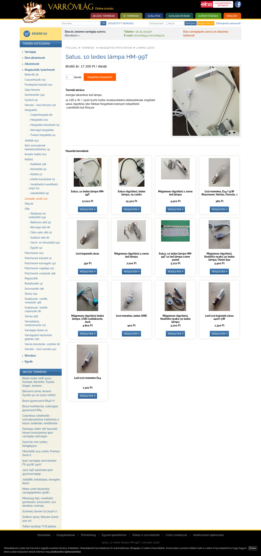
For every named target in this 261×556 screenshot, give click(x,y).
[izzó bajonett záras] (87, 247)
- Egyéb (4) (35, 247)
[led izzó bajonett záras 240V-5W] (219, 310)
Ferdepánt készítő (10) (38, 84)
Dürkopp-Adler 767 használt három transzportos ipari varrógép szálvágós (39, 432)
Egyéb (29, 361)
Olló (27, 208)
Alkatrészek (32, 63)
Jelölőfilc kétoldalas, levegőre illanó (41, 481)
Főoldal (71, 47)
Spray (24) (31, 293)
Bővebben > (72, 35)
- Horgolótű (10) (38, 119)
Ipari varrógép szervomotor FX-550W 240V (39, 462)
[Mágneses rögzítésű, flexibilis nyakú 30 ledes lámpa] (175, 310)
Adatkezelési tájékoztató (208, 535)
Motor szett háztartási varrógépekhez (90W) (35, 490)
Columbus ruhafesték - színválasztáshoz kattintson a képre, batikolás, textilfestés (40, 419)
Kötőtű (29, 159)
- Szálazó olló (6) (38, 237)
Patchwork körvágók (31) (40, 263)
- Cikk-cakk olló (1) (40, 232)
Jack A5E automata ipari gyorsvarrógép (37, 471)
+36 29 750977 (143, 31)
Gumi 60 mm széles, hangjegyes (35, 443)
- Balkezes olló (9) (39, 222)
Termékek (87, 47)
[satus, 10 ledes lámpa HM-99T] (206, 135)
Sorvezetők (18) (34, 288)
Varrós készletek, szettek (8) (42, 344)
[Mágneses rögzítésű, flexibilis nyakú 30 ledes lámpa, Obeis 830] (219, 247)
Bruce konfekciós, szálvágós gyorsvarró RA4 (40, 408)
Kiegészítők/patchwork (40, 69)
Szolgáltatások (65, 535)
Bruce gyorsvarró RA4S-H (38, 400)
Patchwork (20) (34, 253)
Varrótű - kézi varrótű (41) (40, 349)
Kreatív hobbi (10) (35, 154)
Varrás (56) (31, 316)
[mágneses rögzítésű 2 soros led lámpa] (131, 240)
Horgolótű (31, 110)
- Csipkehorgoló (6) (40, 114)
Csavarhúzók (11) (35, 79)
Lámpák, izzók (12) (36, 198)
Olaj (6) (29, 203)
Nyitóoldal (43, 535)
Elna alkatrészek (35, 57)
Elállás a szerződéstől (146, 535)
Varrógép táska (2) (36, 330)
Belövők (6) (32, 74)
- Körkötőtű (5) (37, 169)
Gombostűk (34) (35, 94)
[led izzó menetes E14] (87, 372)
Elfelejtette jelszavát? (228, 23)
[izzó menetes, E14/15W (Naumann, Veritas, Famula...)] (219, 185)
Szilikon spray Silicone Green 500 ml (40, 518)
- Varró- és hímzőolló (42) (44, 242)
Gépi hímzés (32, 89)
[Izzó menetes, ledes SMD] (131, 310)
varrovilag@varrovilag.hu (149, 35)
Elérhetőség (88, 535)
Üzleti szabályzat (176, 535)
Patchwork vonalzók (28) (40, 273)
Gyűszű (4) (31, 99)
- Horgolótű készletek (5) (43, 124)
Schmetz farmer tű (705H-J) (39, 511)
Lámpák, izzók (145, 47)
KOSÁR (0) (39, 33)
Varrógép (30, 51)
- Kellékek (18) (37, 164)
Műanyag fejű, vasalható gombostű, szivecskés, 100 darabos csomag (39, 502)
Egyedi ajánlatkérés (114, 535)
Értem (252, 548)
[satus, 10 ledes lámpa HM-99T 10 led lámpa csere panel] (175, 240)
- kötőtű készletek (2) (41, 179)
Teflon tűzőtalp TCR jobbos (39, 526)
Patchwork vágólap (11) (39, 268)
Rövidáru (30, 355)
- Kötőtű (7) (35, 174)
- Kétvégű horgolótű (41, 130)
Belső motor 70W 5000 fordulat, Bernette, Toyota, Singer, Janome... (38, 382)
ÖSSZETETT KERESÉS (121, 23)
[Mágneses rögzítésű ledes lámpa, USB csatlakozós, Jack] (87, 310)
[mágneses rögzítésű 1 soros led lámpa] (175, 178)
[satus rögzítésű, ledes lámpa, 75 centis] (131, 185)
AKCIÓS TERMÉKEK (35, 372)
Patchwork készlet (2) (38, 258)
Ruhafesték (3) (34, 283)
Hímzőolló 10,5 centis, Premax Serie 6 (41, 453)
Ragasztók (31, 278)
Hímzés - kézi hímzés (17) (40, 105)
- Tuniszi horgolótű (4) (41, 135)
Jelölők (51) (32, 140)
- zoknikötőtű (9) (38, 193)
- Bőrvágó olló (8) (39, 227)
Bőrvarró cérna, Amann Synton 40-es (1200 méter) (39, 393)
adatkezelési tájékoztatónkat (65, 551)
